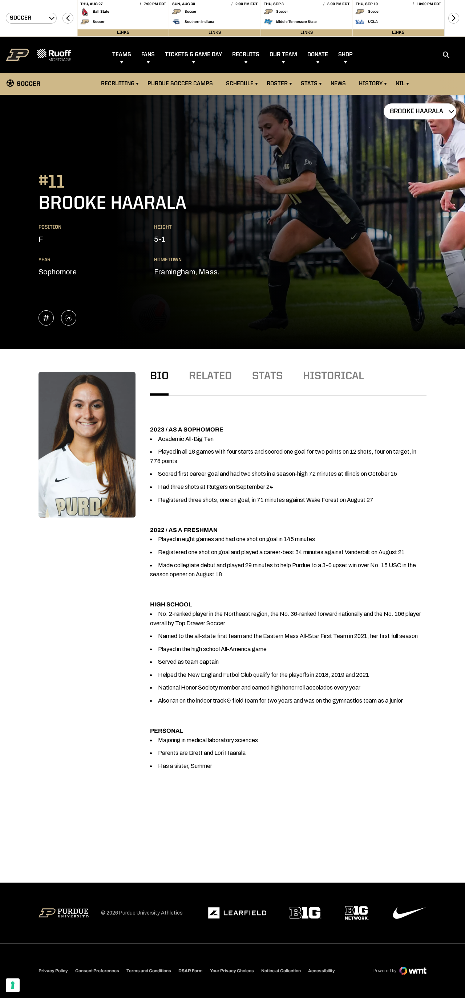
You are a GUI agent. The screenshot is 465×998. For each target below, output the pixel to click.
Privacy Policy (53, 970)
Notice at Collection (281, 970)
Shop (345, 55)
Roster (277, 84)
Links (123, 32)
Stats (309, 84)
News (338, 84)
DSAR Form (190, 970)
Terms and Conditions (148, 970)
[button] (67, 18)
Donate (317, 55)
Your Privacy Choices (232, 970)
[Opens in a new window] (237, 913)
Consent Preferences (97, 970)
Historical (333, 376)
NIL (400, 84)
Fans (148, 55)
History (371, 84)
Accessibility (321, 970)
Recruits (245, 55)
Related (210, 376)
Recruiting (117, 84)
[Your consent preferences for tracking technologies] (13, 985)
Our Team (283, 55)
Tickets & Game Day (193, 55)
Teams (121, 55)
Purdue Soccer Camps (181, 84)
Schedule (240, 84)
